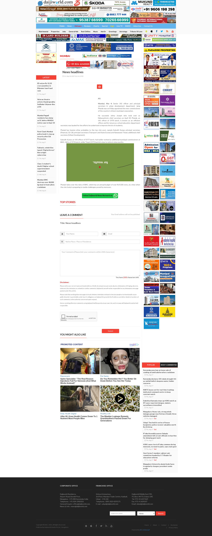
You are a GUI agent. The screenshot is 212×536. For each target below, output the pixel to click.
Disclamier (174, 525)
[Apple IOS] (151, 31)
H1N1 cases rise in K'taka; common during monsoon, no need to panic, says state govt (160, 445)
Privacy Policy (173, 528)
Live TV (119, 26)
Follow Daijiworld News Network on (98, 195)
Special (105, 26)
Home (147, 525)
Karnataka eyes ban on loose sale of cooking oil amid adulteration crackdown (159, 371)
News (69, 26)
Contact (163, 525)
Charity (96, 26)
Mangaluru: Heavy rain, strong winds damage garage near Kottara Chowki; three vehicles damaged (159, 414)
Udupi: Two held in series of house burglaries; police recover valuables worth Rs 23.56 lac (159, 425)
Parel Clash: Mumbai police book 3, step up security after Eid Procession (45, 135)
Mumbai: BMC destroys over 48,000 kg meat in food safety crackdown (45, 183)
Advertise (137, 26)
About (155, 525)
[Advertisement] (79, 106)
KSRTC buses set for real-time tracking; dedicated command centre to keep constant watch (158, 392)
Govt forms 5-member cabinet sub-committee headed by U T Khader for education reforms (157, 455)
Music (95, 32)
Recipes (87, 26)
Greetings (113, 32)
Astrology (123, 32)
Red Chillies (85, 32)
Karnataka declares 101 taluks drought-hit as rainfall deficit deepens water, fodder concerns (159, 381)
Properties (55, 32)
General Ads (73, 32)
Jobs (64, 32)
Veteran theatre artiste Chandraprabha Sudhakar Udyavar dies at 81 (46, 103)
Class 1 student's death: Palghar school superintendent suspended (45, 167)
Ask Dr (103, 32)
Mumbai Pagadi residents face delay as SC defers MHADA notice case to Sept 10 (46, 119)
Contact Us (148, 26)
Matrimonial (43, 32)
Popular (151, 365)
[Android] (146, 31)
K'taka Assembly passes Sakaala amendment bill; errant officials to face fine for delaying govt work (160, 436)
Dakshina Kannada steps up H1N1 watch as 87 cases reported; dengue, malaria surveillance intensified (159, 403)
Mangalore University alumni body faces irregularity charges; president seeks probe (158, 466)
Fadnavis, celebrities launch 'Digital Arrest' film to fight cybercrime (46, 151)
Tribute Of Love (136, 32)
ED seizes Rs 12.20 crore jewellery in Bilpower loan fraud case (45, 87)
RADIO (128, 26)
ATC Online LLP (145, 530)
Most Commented (169, 365)
